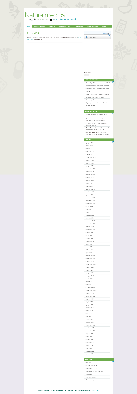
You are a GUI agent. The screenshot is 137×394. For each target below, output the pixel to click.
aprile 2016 (89, 278)
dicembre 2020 (90, 174)
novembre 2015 (91, 290)
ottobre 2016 (90, 261)
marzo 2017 (89, 247)
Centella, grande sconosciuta (96, 120)
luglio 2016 (89, 270)
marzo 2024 (89, 148)
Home (28, 26)
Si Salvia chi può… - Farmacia (95, 123)
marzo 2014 (89, 348)
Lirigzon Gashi (90, 114)
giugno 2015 (90, 305)
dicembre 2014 (90, 322)
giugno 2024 (90, 143)
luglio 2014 (89, 336)
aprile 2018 (89, 212)
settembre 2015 (91, 296)
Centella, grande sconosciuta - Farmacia (98, 119)
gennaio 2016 (90, 284)
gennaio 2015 (90, 319)
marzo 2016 (89, 281)
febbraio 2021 (90, 171)
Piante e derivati (39, 26)
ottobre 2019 (90, 192)
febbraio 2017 (90, 250)
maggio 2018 (90, 209)
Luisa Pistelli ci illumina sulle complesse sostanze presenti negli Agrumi (97, 96)
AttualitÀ (105, 26)
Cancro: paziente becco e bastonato (97, 100)
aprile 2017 (89, 244)
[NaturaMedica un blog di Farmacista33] (51, 24)
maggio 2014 (90, 342)
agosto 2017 (90, 232)
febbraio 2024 (90, 151)
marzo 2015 (89, 313)
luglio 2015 (89, 302)
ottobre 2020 (90, 177)
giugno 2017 (90, 238)
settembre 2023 (91, 157)
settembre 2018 (91, 203)
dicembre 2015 (90, 287)
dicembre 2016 (90, 255)
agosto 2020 (90, 180)
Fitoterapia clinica (65, 26)
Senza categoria (91, 380)
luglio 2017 (89, 235)
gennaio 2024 (90, 154)
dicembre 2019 (90, 189)
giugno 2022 (90, 166)
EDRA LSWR (95, 390)
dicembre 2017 (90, 221)
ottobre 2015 (90, 293)
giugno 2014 (90, 339)
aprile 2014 (89, 345)
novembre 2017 (91, 224)
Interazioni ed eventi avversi (94, 371)
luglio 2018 (89, 206)
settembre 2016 (91, 264)
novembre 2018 (91, 200)
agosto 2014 (90, 333)
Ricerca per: (88, 72)
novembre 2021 (91, 169)
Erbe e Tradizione (92, 26)
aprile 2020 (89, 183)
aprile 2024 (89, 145)
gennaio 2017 (90, 252)
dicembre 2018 (90, 197)
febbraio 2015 (90, 316)
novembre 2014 (91, 325)
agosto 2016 (90, 267)
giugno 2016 (90, 273)
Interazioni (79, 26)
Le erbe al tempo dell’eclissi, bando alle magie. (97, 90)
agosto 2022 (90, 163)
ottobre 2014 (90, 328)
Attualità (88, 362)
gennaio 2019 (90, 195)
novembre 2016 (91, 258)
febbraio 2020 (90, 186)
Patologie (52, 26)
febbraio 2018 (90, 215)
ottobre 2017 (90, 226)
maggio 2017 (90, 241)
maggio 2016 (90, 276)
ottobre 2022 (90, 160)
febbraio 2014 (90, 351)
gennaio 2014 (90, 354)
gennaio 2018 (90, 218)
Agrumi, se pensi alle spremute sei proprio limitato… (96, 104)
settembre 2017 (91, 229)
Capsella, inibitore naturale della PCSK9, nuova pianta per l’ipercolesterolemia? (98, 84)
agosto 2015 (90, 299)
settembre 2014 (91, 331)
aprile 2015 (89, 310)
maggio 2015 (90, 307)
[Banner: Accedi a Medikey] (97, 38)
